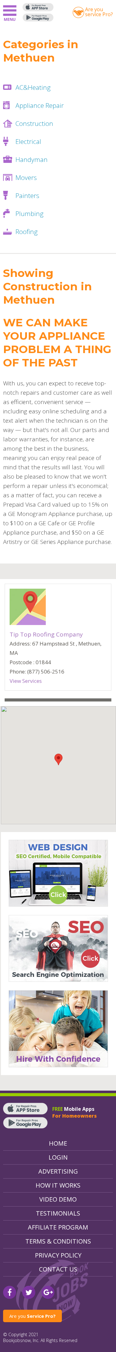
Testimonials (58, 1213)
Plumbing (29, 213)
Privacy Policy (58, 1255)
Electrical (28, 141)
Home (58, 1143)
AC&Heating (33, 87)
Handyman (31, 159)
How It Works (58, 1185)
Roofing (26, 231)
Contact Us (58, 1269)
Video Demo (58, 1199)
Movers (26, 177)
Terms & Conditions (58, 1241)
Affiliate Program (58, 1227)
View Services (26, 680)
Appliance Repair (39, 105)
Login (58, 1157)
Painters (27, 195)
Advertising (58, 1171)
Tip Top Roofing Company (46, 634)
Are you (32, 1316)
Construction (34, 123)
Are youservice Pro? (99, 12)
